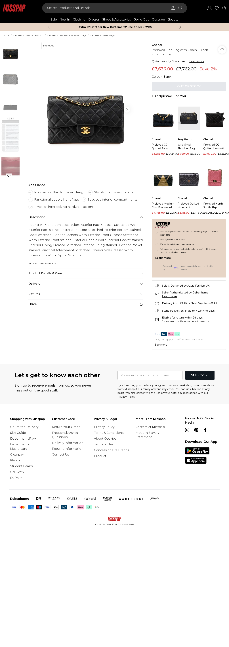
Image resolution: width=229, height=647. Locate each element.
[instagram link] (187, 430)
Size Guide (18, 432)
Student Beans (21, 466)
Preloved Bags (78, 35)
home (6, 35)
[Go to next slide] (127, 110)
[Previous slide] (49, 27)
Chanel (157, 45)
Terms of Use (103, 444)
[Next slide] (180, 27)
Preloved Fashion (34, 35)
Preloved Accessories (57, 35)
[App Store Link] (197, 455)
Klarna (15, 460)
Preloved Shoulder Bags (102, 35)
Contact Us (60, 454)
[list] (85, 109)
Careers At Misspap (150, 427)
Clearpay (17, 454)
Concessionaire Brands (111, 450)
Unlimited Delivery (24, 427)
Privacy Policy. (126, 396)
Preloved (17, 35)
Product (100, 456)
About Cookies (105, 438)
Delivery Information (67, 443)
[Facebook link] (205, 430)
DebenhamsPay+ (23, 438)
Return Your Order (66, 427)
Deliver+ (16, 477)
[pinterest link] (196, 430)
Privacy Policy (104, 427)
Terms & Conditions (108, 432)
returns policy (202, 321)
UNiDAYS (17, 472)
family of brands (153, 389)
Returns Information (67, 448)
